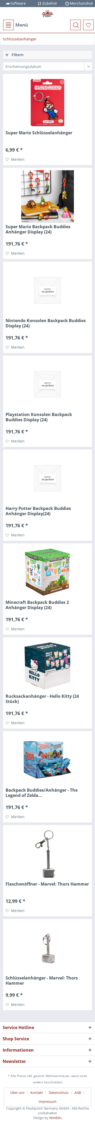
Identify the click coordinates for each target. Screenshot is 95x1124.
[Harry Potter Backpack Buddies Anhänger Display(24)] (47, 478)
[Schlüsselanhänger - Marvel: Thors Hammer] (47, 947)
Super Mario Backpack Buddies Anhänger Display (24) (38, 229)
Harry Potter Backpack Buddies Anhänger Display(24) (38, 511)
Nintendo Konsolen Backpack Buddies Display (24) (46, 323)
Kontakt (36, 1092)
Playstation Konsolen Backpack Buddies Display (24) (39, 417)
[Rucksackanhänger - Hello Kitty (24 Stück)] (47, 666)
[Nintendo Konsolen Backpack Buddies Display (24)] (47, 290)
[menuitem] (15, 25)
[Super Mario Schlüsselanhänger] (47, 102)
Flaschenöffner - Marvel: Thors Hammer (47, 884)
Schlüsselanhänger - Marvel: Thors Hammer (42, 980)
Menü (21, 25)
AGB (77, 1092)
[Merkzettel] (88, 25)
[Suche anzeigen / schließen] (75, 25)
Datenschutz (59, 1092)
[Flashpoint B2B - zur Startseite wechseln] (47, 13)
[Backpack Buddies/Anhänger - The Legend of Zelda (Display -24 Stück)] (47, 760)
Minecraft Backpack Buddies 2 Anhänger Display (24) (37, 605)
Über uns (17, 1092)
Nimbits (55, 1117)
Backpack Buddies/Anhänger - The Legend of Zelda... (42, 792)
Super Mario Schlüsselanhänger (39, 133)
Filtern (17, 54)
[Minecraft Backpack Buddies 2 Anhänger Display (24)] (47, 572)
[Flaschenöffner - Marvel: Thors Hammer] (47, 854)
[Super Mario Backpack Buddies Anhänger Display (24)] (47, 196)
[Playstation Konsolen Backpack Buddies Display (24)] (47, 384)
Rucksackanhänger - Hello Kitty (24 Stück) (42, 699)
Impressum (47, 1101)
